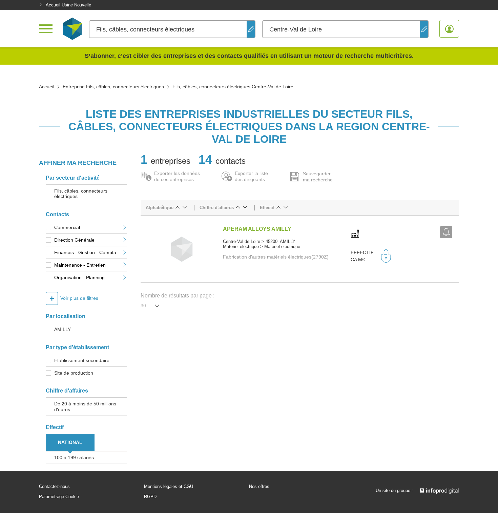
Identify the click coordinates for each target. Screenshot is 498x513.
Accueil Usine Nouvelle (68, 4)
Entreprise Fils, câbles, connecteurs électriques (113, 86)
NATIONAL (70, 442)
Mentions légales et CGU (168, 486)
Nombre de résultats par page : (177, 295)
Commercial (67, 227)
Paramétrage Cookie (59, 496)
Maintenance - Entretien (80, 265)
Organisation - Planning (79, 277)
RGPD (150, 496)
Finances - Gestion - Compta (85, 252)
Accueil (46, 86)
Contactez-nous (54, 486)
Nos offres (259, 486)
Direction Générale (74, 240)
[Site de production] (355, 234)
